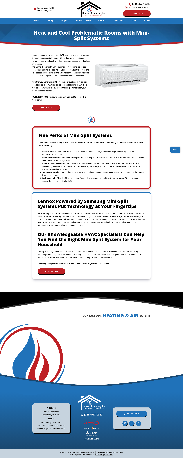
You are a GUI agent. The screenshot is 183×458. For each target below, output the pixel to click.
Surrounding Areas (45, 10)
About (133, 21)
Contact (147, 21)
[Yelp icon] (138, 423)
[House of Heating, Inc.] (91, 9)
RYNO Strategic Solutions (104, 455)
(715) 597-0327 (141, 4)
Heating (36, 21)
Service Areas (119, 21)
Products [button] (101, 21)
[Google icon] (125, 423)
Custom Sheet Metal (84, 21)
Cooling (50, 21)
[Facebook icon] (131, 423)
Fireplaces (65, 21)
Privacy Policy (102, 452)
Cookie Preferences (116, 452)
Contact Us (137, 13)
